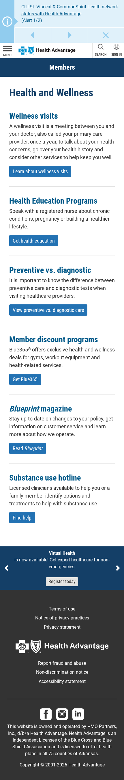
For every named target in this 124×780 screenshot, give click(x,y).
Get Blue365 (25, 379)
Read (27, 448)
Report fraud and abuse (62, 663)
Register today (62, 581)
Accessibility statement (62, 681)
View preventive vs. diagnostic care (48, 310)
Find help (22, 518)
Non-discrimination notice (62, 672)
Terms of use (62, 609)
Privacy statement (62, 627)
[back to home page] (47, 50)
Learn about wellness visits (40, 171)
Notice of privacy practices (62, 618)
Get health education (34, 241)
